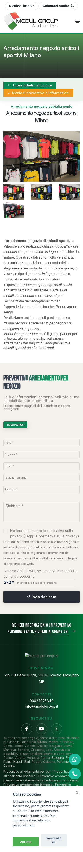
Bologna (58, 757)
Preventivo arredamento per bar (27, 771)
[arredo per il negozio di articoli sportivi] (13, 210)
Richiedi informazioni (51, 631)
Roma (7, 761)
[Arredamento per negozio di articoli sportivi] (69, 192)
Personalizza (53, 839)
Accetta (25, 841)
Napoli (18, 761)
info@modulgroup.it (41, 706)
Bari (27, 761)
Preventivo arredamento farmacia (27, 784)
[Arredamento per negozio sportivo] (41, 156)
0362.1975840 (42, 701)
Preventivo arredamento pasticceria (51, 780)
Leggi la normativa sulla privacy (51, 536)
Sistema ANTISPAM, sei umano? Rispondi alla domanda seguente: (40, 574)
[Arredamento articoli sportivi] (41, 192)
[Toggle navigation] (77, 21)
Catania (8, 765)
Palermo (63, 761)
